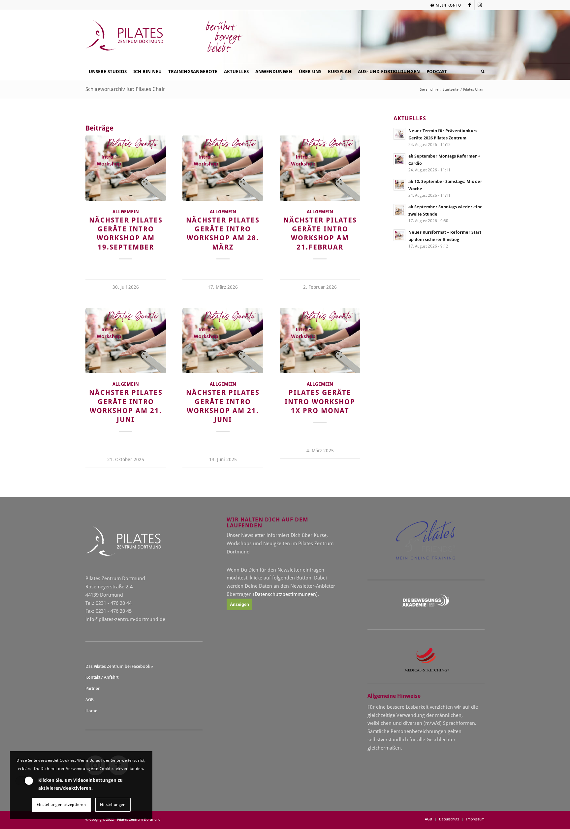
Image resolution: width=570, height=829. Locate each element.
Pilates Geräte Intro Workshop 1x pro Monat (320, 402)
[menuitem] (444, 5)
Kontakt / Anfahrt (101, 677)
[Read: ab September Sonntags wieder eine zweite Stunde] (399, 210)
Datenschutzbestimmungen (285, 594)
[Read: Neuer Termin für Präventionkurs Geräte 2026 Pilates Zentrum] (399, 134)
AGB (89, 699)
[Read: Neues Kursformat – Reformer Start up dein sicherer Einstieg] (399, 235)
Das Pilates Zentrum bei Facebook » (119, 666)
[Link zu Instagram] (480, 5)
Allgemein (125, 211)
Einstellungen (113, 804)
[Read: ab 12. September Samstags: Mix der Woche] (399, 185)
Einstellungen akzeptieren (61, 804)
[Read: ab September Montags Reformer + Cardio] (399, 159)
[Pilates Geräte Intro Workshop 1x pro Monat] (320, 340)
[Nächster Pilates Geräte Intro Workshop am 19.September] (125, 168)
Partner (92, 688)
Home (91, 710)
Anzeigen (239, 604)
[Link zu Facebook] (469, 5)
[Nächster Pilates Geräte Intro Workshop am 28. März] (222, 168)
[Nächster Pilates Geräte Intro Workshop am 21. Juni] (125, 340)
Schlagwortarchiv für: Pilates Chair (125, 89)
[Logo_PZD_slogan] (164, 36)
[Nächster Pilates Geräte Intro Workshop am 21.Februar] (320, 168)
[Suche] (481, 71)
